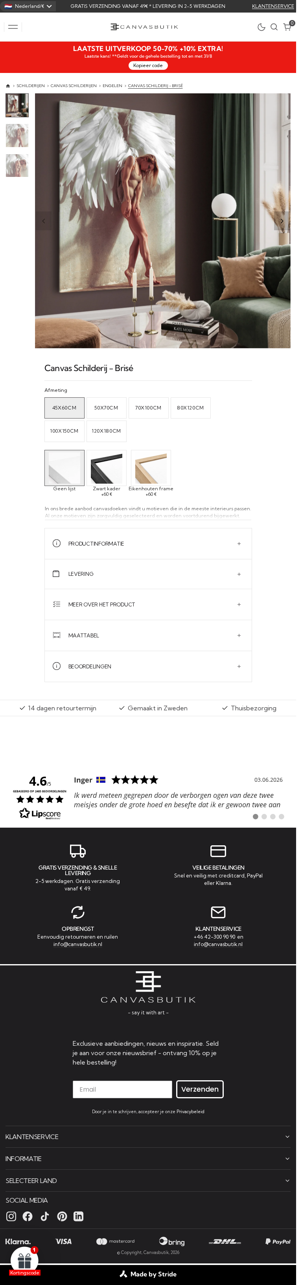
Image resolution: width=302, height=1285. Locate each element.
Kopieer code (148, 65)
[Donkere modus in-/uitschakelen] (263, 27)
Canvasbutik (156, 1252)
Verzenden (200, 1089)
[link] (148, 796)
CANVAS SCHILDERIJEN (74, 85)
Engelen (112, 85)
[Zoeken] (274, 27)
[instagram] (11, 1216)
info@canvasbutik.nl (77, 944)
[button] (13, 27)
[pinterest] (62, 1216)
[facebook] (27, 1216)
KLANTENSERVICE (273, 6)
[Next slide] (282, 220)
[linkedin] (78, 1216)
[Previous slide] (44, 220)
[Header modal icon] (13, 27)
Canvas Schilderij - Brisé (155, 85)
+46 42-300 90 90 (215, 937)
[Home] (8, 86)
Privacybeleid (190, 1111)
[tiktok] (45, 1216)
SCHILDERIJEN (31, 85)
